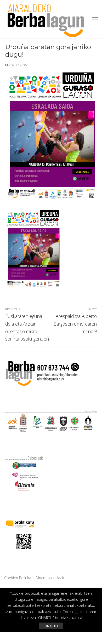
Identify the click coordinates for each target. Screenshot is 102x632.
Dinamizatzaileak (50, 577)
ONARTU (51, 626)
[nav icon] (95, 19)
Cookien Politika (17, 577)
